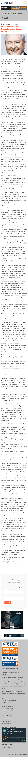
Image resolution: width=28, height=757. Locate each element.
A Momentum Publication (15, 677)
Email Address (8, 590)
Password (7, 596)
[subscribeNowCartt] (10, 644)
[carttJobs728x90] (14, 8)
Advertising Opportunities (9, 700)
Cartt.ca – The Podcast (8, 710)
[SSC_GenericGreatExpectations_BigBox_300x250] (12, 620)
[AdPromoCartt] (10, 664)
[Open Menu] (25, 2)
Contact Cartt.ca (6, 702)
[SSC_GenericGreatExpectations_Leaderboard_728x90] (14, 635)
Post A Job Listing (7, 716)
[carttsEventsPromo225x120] (10, 651)
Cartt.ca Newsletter (7, 708)
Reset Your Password (8, 718)
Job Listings (5, 714)
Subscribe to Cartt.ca (7, 706)
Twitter (10, 747)
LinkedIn (4, 747)
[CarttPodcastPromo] (10, 658)
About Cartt (5, 698)
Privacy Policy (6, 721)
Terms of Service (6, 723)
